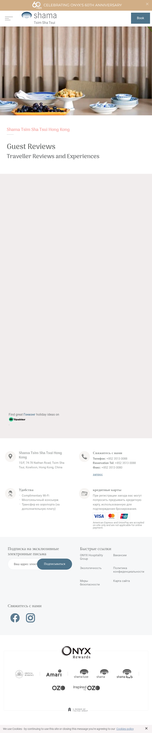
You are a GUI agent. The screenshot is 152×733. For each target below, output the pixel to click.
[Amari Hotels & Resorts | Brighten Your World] (54, 674)
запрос (98, 474)
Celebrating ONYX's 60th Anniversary (83, 5)
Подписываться (54, 564)
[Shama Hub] (125, 674)
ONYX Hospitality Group (91, 557)
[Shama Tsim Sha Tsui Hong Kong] (39, 18)
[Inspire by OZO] (86, 688)
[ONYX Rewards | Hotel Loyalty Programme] (76, 650)
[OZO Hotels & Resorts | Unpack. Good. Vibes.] (58, 688)
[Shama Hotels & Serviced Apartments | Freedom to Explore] (102, 674)
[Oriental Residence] (24, 674)
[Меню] (9, 18)
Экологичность (91, 568)
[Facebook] (15, 617)
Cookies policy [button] (125, 728)
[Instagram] (30, 617)
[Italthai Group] (78, 712)
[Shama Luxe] (81, 674)
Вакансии (120, 555)
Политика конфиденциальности (128, 569)
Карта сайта (121, 581)
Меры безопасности (90, 582)
